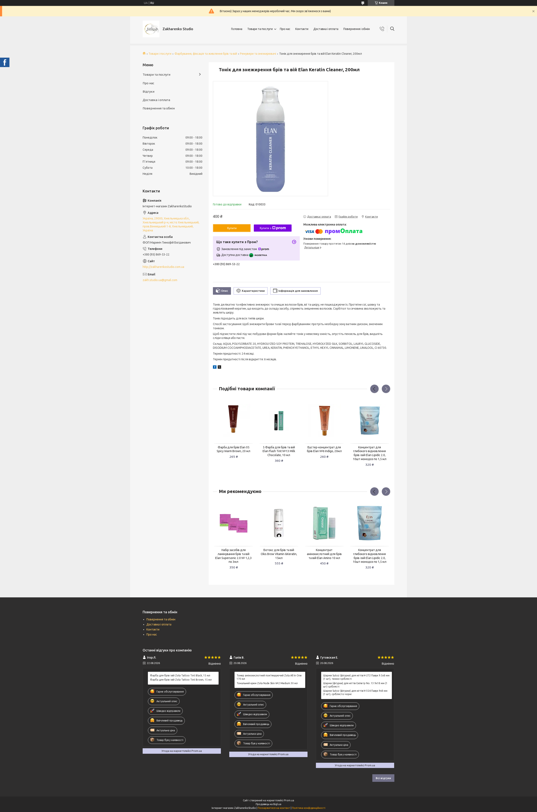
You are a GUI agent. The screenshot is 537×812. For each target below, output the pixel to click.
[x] (219, 367)
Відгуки (148, 91)
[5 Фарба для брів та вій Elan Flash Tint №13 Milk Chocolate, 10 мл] (279, 420)
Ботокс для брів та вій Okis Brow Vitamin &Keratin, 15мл (279, 554)
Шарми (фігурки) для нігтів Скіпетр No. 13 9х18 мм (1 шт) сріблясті (355, 685)
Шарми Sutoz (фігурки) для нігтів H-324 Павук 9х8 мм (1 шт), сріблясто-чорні (355, 692)
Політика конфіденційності (308, 808)
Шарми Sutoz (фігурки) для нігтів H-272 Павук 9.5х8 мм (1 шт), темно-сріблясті (356, 677)
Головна (236, 29)
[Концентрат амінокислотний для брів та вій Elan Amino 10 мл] (324, 523)
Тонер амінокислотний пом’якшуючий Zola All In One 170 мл (269, 677)
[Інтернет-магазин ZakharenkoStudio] (151, 29)
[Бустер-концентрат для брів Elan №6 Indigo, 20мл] (324, 420)
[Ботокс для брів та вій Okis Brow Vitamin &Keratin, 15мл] (279, 523)
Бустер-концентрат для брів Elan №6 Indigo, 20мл (324, 449)
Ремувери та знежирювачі (258, 53)
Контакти (301, 29)
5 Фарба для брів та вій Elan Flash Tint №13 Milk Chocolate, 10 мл (279, 451)
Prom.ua (289, 800)
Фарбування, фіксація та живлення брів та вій (206, 53)
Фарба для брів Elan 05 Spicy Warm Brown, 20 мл (233, 449)
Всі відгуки (383, 778)
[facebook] (214, 367)
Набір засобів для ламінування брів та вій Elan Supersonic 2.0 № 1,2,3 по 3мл (233, 556)
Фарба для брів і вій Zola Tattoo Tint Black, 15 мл (180, 675)
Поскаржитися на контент (274, 808)
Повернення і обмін (356, 29)
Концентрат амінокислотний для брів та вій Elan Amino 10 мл (324, 554)
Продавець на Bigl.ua (268, 804)
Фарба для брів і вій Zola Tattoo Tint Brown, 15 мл (181, 679)
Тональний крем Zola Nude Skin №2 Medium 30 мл (267, 683)
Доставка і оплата (325, 29)
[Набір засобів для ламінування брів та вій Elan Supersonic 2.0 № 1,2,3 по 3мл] (233, 523)
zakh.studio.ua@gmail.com (160, 280)
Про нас (285, 29)
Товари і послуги (160, 53)
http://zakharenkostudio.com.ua (163, 267)
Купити (232, 228)
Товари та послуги (260, 29)
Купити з (265, 228)
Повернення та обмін (159, 108)
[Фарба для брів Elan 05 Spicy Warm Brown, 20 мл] (233, 420)
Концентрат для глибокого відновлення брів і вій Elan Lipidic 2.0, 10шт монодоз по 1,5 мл (369, 453)
